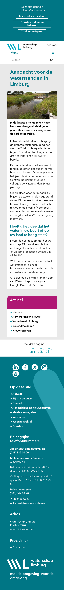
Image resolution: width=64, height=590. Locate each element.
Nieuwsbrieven (22, 330)
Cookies (18, 426)
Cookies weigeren (32, 31)
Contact (17, 403)
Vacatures (19, 417)
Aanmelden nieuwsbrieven (29, 503)
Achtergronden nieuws (26, 317)
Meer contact (21, 499)
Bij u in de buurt (22, 398)
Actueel (16, 300)
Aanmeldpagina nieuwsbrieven (32, 408)
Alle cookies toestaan (32, 16)
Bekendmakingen (23, 326)
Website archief (22, 421)
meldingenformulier (22, 248)
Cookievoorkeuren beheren (32, 24)
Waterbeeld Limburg (25, 321)
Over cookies (37, 10)
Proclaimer (19, 547)
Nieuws (17, 312)
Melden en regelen (24, 412)
